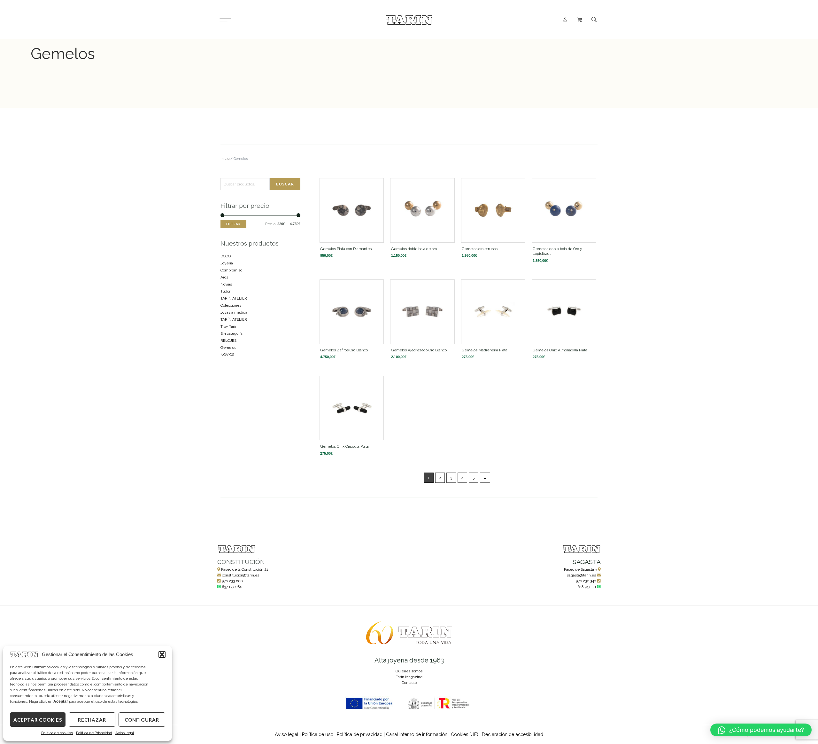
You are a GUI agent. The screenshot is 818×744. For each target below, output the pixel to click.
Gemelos (228, 347)
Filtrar (233, 224)
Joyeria (226, 263)
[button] (162, 654)
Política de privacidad (359, 734)
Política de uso (317, 734)
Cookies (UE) (464, 734)
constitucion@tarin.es (240, 575)
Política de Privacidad (94, 733)
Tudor (225, 291)
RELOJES (228, 340)
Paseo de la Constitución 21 (244, 569)
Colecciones (230, 305)
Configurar (142, 720)
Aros (224, 277)
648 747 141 (586, 586)
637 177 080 (232, 586)
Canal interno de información (416, 734)
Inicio (224, 159)
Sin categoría (231, 333)
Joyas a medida (233, 312)
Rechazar (92, 720)
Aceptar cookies (37, 720)
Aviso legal (124, 733)
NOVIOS (227, 354)
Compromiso (231, 270)
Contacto (409, 682)
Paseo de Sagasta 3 (580, 569)
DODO (225, 256)
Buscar (285, 184)
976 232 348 (586, 581)
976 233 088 (232, 581)
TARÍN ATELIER (233, 319)
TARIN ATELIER (233, 298)
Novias (226, 284)
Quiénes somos (409, 671)
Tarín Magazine (409, 677)
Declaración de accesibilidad (512, 734)
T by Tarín (228, 326)
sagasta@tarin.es (581, 575)
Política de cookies (57, 733)
